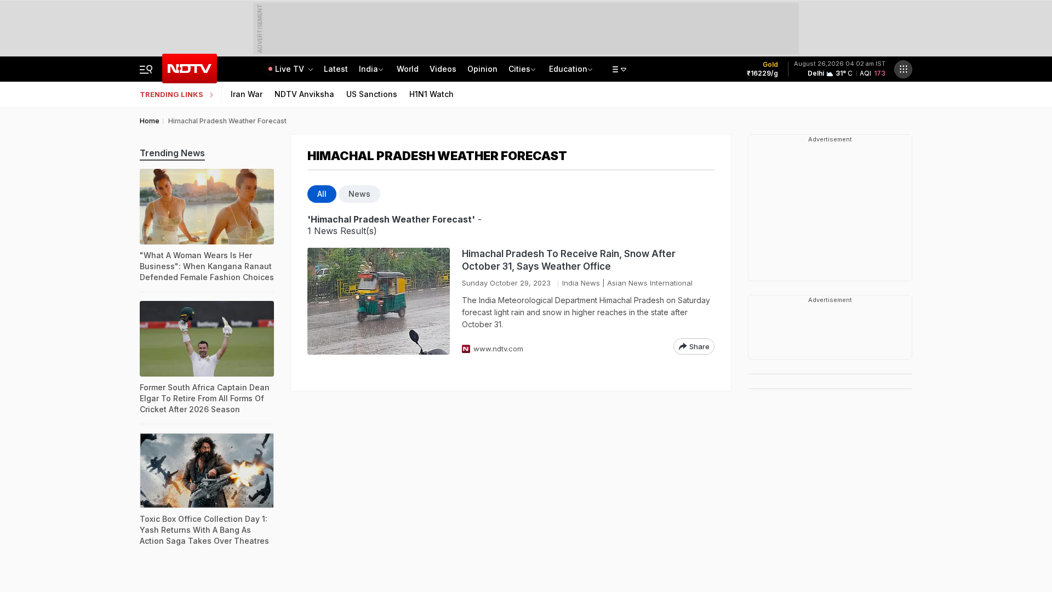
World (408, 68)
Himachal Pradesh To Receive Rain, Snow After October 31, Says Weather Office (569, 260)
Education (568, 68)
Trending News (172, 152)
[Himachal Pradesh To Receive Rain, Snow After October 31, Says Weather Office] (378, 301)
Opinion (482, 68)
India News (581, 282)
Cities (519, 68)
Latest (336, 68)
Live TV (290, 68)
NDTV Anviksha (304, 94)
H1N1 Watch (431, 94)
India (368, 68)
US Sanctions (371, 94)
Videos (443, 68)
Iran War (246, 94)
